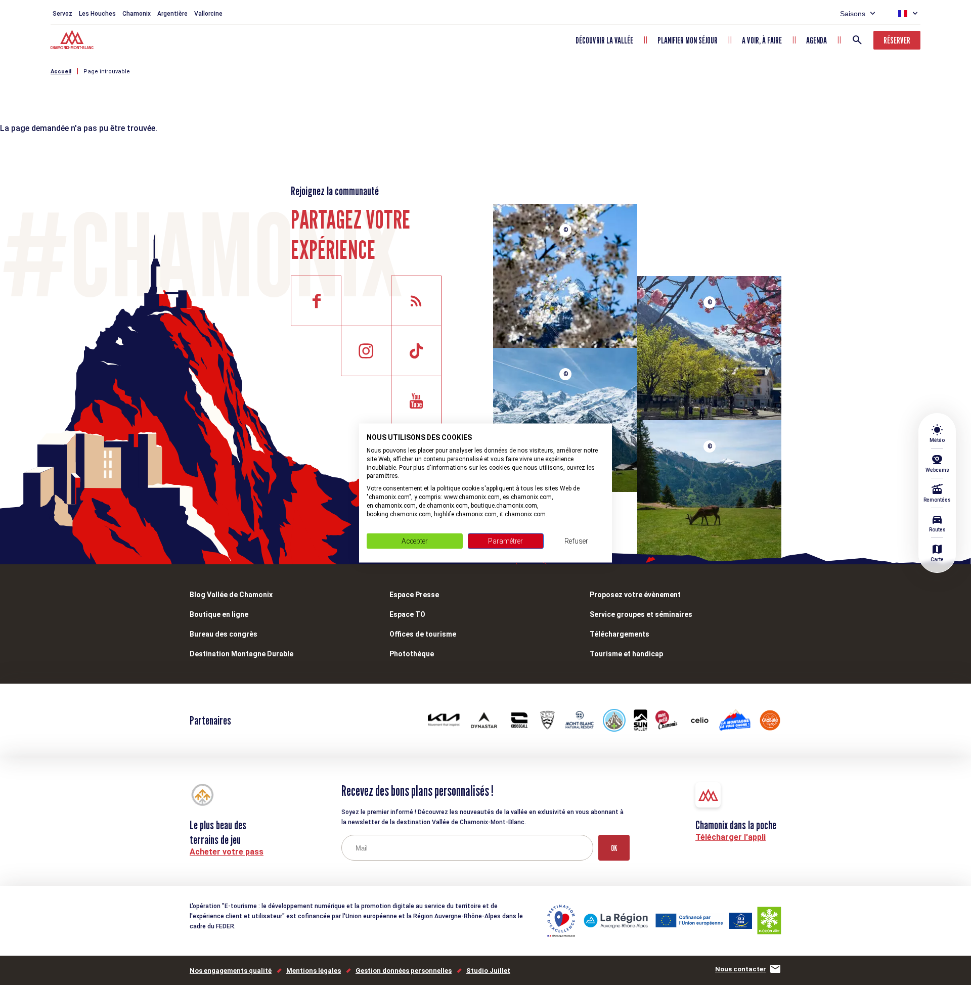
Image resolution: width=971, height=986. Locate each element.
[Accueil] (73, 41)
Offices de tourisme (422, 634)
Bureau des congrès (223, 634)
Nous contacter (740, 969)
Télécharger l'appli (730, 837)
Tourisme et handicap (626, 654)
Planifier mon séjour (687, 40)
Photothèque (411, 654)
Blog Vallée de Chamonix (231, 595)
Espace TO (407, 614)
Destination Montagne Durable (241, 654)
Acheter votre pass (226, 852)
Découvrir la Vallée (604, 40)
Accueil (61, 71)
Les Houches (97, 13)
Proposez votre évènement (635, 595)
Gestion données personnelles (404, 970)
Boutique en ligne (219, 614)
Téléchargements (619, 634)
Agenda (816, 40)
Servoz (62, 13)
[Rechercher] (857, 40)
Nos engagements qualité (231, 970)
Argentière (172, 13)
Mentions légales (313, 970)
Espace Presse (414, 595)
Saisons (852, 14)
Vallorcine (208, 13)
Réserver (897, 40)
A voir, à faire (762, 40)
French (902, 13)
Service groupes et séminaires (641, 614)
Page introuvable (106, 71)
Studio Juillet (488, 970)
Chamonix (136, 13)
